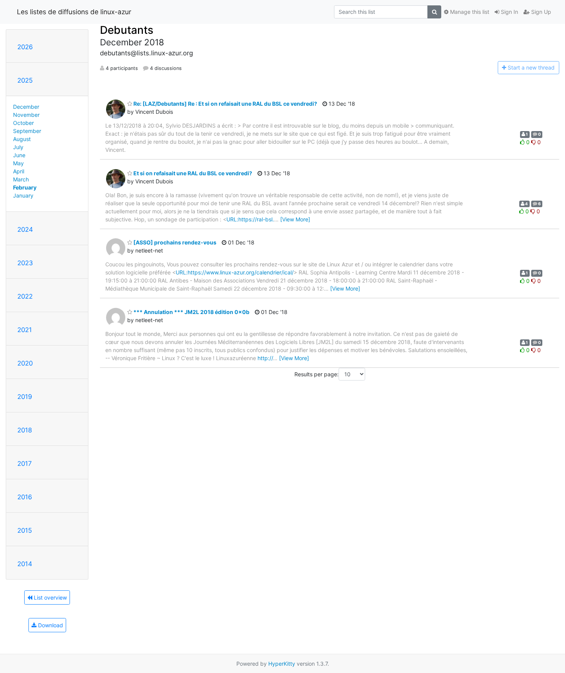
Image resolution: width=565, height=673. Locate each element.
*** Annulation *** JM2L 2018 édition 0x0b (190, 312)
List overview (49, 597)
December (26, 106)
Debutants (126, 30)
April (18, 171)
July (18, 147)
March (21, 179)
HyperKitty (281, 663)
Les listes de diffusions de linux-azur (74, 12)
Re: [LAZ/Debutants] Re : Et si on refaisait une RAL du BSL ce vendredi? (224, 103)
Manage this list (469, 11)
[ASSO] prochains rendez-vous (174, 242)
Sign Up (540, 11)
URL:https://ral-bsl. (250, 219)
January (23, 195)
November (26, 114)
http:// (265, 358)
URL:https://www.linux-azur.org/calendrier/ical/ (235, 272)
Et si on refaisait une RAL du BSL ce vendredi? (192, 173)
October (23, 123)
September (27, 131)
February (25, 187)
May (18, 163)
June (19, 155)
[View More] (295, 219)
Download (50, 625)
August (22, 139)
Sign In (508, 11)
